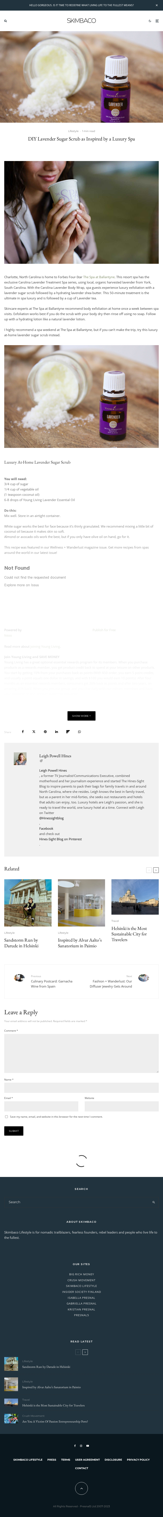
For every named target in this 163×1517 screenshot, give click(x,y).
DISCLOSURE (113, 1459)
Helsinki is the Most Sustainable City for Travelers (129, 934)
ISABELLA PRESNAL (81, 1298)
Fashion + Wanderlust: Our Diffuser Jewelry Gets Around (111, 981)
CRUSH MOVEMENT (81, 1280)
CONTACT (81, 1468)
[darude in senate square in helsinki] (28, 903)
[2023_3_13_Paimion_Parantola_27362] (81, 903)
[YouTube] (87, 1445)
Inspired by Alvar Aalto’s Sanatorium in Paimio (80, 943)
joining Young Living (45, 646)
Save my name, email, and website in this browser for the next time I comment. (56, 1116)
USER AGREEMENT (87, 1459)
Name (9, 1079)
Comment (11, 1030)
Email (8, 1098)
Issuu (8, 635)
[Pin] (45, 731)
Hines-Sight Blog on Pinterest (60, 839)
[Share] (23, 731)
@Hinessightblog (51, 818)
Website (89, 1098)
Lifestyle (73, 131)
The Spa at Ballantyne (99, 277)
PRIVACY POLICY (138, 1459)
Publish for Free (104, 630)
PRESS (51, 1459)
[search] (154, 1202)
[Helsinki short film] (135, 897)
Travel (115, 920)
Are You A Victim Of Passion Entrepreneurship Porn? (55, 1421)
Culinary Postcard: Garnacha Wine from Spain (51, 981)
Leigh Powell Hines (55, 755)
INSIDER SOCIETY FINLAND (81, 1292)
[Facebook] (75, 1445)
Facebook (46, 828)
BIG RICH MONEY (81, 1274)
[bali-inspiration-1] (11, 1418)
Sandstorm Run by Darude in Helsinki (21, 943)
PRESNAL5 (81, 1315)
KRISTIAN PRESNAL (81, 1309)
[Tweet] (33, 731)
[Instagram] (81, 1445)
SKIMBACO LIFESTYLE (81, 1286)
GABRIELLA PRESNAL (82, 1303)
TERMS (65, 1459)
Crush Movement (33, 1415)
